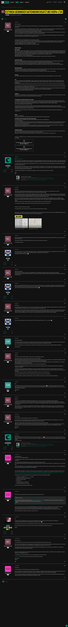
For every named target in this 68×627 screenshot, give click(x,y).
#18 (65, 516)
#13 (65, 396)
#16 (65, 454)
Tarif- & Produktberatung (37, 178)
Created (27, 179)
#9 (65, 318)
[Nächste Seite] (6, 19)
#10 (65, 338)
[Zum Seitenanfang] (67, 626)
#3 (65, 187)
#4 (65, 235)
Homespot (43, 178)
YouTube (41, 179)
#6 (65, 269)
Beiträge (4, 171)
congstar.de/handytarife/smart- (37, 500)
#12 (65, 381)
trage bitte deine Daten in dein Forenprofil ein (44, 177)
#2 (65, 156)
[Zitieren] (65, 152)
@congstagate (17, 556)
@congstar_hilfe (17, 472)
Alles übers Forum (29, 178)
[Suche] (64, 2)
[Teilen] (66, 19)
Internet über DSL (48, 178)
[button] (49, 2)
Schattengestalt (19, 158)
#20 (65, 565)
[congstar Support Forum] (5, 2)
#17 (65, 491)
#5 (65, 249)
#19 (65, 538)
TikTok (45, 179)
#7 (65, 283)
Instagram (36, 179)
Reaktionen (5, 169)
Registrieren (60, 2)
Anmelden (55, 2)
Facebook (32, 179)
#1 (65, 22)
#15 (65, 433)
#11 (65, 352)
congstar (28, 476)
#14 (65, 414)
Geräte (53, 178)
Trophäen (4, 170)
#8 (65, 303)
